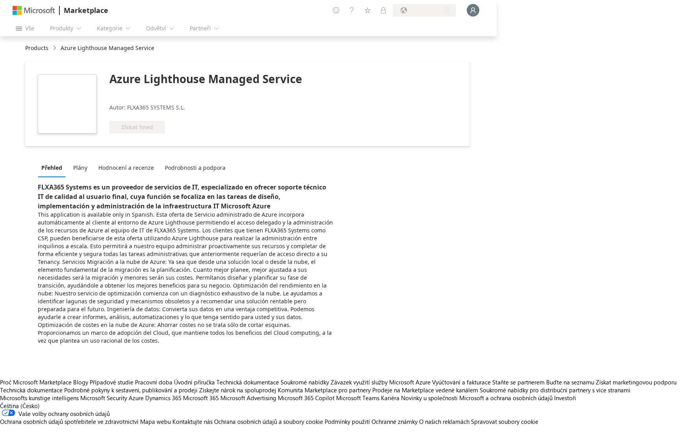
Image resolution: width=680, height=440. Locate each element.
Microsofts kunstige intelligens (39, 398)
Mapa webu (155, 421)
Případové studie (111, 382)
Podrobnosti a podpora (195, 167)
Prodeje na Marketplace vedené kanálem (425, 390)
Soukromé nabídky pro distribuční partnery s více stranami (555, 390)
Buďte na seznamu (570, 382)
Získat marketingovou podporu (636, 382)
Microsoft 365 (201, 398)
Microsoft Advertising (248, 398)
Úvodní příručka (194, 382)
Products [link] (36, 48)
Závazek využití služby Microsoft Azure (381, 382)
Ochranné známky (394, 421)
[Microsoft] (34, 10)
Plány (80, 167)
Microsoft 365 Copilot (306, 398)
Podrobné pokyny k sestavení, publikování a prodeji (131, 390)
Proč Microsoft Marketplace (36, 382)
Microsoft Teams (357, 398)
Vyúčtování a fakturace (461, 382)
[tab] (54, 167)
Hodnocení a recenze (126, 167)
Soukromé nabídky (305, 382)
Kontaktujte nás (192, 421)
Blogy (80, 382)
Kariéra (390, 398)
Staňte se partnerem (518, 382)
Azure (136, 398)
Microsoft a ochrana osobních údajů (505, 398)
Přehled (51, 167)
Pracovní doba (153, 382)
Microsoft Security (103, 398)
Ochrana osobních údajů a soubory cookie (268, 421)
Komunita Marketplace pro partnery (324, 390)
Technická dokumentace (247, 382)
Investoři (565, 398)
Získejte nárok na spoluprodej (237, 390)
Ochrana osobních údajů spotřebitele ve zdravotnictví (69, 421)
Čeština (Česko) (20, 406)
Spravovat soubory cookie (504, 421)
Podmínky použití (347, 421)
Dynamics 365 (163, 398)
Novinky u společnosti (429, 398)
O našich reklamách (444, 421)
